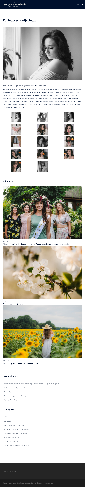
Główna (7, 417)
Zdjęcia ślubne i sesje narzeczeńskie (16, 445)
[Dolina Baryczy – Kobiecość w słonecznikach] (42, 332)
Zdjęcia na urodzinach (11, 441)
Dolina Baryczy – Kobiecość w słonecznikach (20, 364)
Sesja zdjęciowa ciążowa (12, 392)
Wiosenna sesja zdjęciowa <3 (14, 304)
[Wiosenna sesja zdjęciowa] (42, 272)
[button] (78, 5)
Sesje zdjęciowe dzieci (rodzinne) (15, 433)
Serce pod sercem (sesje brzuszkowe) (16, 429)
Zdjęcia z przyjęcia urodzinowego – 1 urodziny (20, 396)
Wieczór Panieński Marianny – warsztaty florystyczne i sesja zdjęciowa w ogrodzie (36, 244)
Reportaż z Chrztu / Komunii (14, 425)
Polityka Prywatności (10, 471)
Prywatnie (7, 421)
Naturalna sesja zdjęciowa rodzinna (16, 388)
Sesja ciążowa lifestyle (11, 400)
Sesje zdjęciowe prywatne (13, 437)
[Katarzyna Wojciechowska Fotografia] (14, 5)
